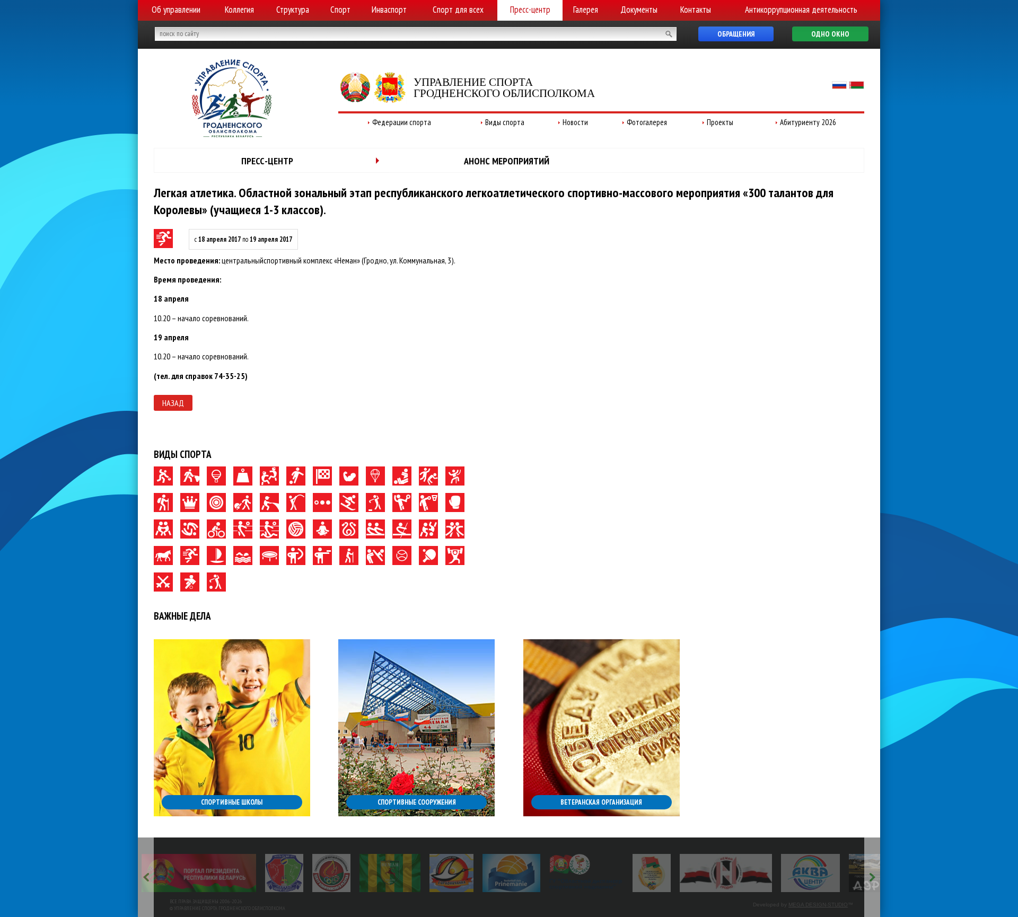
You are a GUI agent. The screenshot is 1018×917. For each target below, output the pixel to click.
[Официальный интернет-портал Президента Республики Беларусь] (199, 873)
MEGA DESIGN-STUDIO (818, 904)
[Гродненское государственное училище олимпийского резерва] (652, 873)
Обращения (735, 34)
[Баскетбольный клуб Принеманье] (511, 873)
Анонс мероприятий (506, 161)
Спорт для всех (458, 9)
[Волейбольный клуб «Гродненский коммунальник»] (284, 873)
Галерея (585, 9)
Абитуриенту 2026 (808, 122)
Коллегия (239, 9)
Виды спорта (504, 122)
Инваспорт (389, 9)
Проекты (720, 122)
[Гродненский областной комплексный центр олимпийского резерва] (331, 873)
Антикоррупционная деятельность (801, 9)
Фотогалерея (647, 122)
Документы (638, 9)
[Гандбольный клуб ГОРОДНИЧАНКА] (451, 873)
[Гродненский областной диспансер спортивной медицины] (586, 873)
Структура (292, 9)
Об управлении (176, 9)
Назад (173, 403)
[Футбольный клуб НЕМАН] (389, 873)
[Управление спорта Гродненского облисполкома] (231, 134)
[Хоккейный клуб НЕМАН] (726, 873)
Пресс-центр (530, 9)
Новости (575, 122)
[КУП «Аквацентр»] (810, 873)
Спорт (340, 9)
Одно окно (830, 34)
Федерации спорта (401, 122)
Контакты (695, 9)
